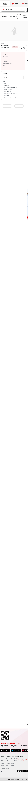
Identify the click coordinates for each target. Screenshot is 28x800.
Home (2, 43)
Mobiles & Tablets (18, 16)
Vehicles (4, 16)
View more (6, 68)
